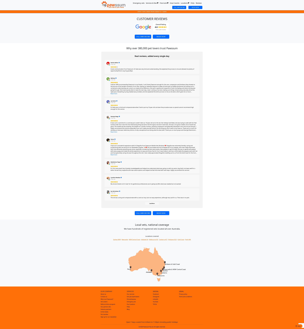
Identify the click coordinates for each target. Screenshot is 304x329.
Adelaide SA (144, 239)
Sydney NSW (117, 239)
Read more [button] (114, 93)
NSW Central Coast (134, 239)
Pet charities (104, 314)
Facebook (156, 294)
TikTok (155, 304)
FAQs (193, 3)
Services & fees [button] (152, 3)
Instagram (156, 297)
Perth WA (188, 239)
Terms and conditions (185, 297)
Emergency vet (131, 302)
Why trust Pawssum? (107, 299)
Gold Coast (181, 239)
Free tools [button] (164, 3)
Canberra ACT (163, 239)
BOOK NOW (195, 7)
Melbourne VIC (153, 239)
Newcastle (125, 239)
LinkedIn (155, 299)
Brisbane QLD (172, 239)
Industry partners (106, 309)
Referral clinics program (108, 304)
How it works (174, 3)
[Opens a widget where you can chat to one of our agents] (298, 326)
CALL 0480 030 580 (179, 7)
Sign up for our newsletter (109, 317)
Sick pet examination (133, 297)
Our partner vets (106, 307)
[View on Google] (108, 63)
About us (103, 294)
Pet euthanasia (131, 299)
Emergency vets (139, 3)
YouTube (155, 302)
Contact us (104, 297)
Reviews (199, 3)
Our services (130, 294)
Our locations (131, 304)
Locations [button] (185, 3)
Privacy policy (183, 294)
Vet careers (104, 302)
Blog (128, 309)
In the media (104, 312)
